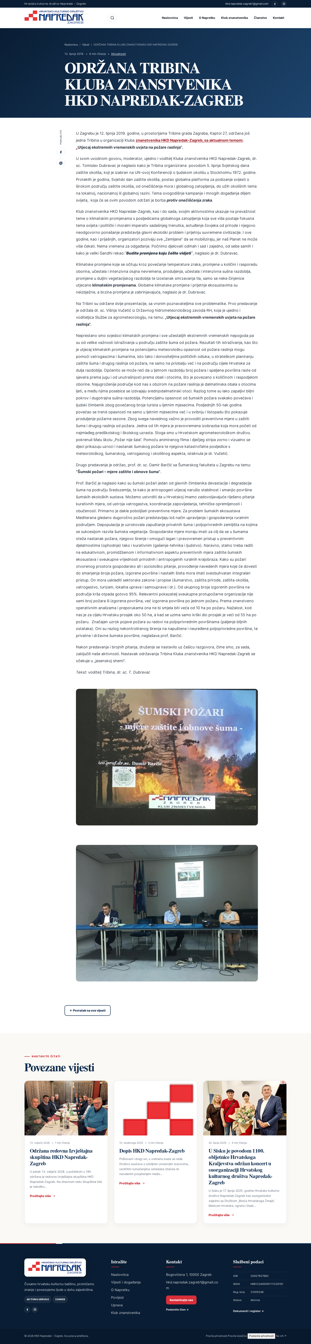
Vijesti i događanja (126, 1282)
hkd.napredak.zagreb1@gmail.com (246, 3)
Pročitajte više (40, 1196)
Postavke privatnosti (261, 1335)
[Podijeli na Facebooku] (60, 151)
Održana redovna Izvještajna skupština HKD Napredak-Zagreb (61, 1157)
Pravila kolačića (237, 1335)
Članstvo (260, 17)
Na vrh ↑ (281, 1335)
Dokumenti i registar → (248, 1311)
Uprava (117, 1305)
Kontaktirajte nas (181, 1300)
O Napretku (207, 17)
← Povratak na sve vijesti (88, 1010)
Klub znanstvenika (234, 17)
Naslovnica (170, 17)
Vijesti (188, 17)
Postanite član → (177, 1309)
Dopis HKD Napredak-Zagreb (151, 1150)
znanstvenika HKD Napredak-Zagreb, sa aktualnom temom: (189, 140)
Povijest (117, 1297)
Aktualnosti (118, 53)
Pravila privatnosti (216, 1335)
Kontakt (278, 17)
